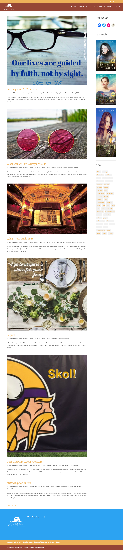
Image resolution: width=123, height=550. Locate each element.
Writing (110, 233)
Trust (73, 93)
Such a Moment (65, 93)
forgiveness (110, 193)
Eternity (25, 93)
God (106, 199)
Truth (76, 167)
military (99, 214)
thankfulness (101, 230)
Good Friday (100, 202)
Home (73, 7)
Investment (33, 486)
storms (105, 227)
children (108, 175)
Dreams (99, 187)
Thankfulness (74, 465)
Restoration (110, 221)
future (36, 93)
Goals (35, 242)
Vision (78, 93)
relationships (100, 221)
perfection (107, 214)
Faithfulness (100, 193)
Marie (11, 93)
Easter (106, 187)
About (81, 7)
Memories (54, 338)
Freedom (99, 199)
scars (105, 224)
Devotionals (18, 93)
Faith (31, 93)
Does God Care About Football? (24, 461)
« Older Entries (12, 506)
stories (99, 227)
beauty (105, 172)
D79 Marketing (39, 547)
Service (112, 224)
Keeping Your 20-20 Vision (22, 89)
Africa (99, 172)
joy (104, 205)
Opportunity (65, 486)
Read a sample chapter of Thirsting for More (38, 542)
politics (99, 218)
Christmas (100, 181)
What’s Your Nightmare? (20, 238)
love (98, 208)
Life (40, 93)
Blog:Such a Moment (102, 7)
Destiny (106, 184)
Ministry (57, 486)
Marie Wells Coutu (48, 93)
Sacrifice (99, 224)
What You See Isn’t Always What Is (26, 163)
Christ (99, 178)
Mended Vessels (56, 167)
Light (113, 205)
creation (99, 184)
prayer (105, 218)
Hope (40, 242)
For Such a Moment (102, 196)
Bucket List (100, 175)
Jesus (98, 205)
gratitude (109, 202)
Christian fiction (107, 178)
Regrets (11, 335)
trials (108, 230)
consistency (109, 181)
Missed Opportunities (19, 482)
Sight (57, 93)
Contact (116, 7)
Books (88, 7)
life (108, 205)
